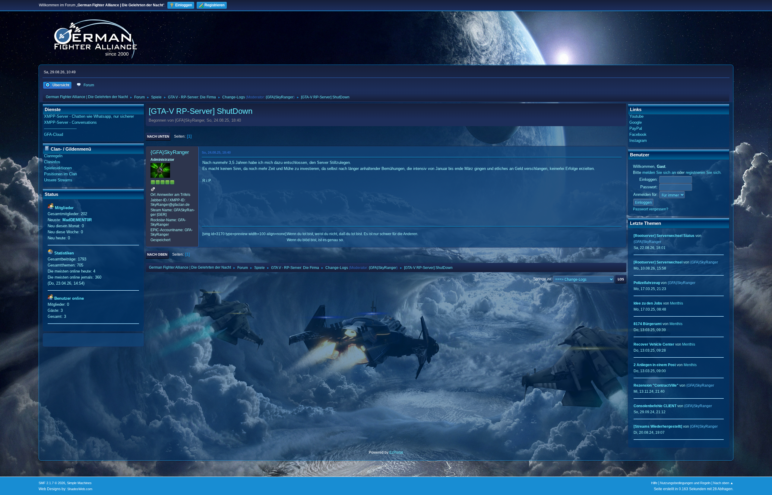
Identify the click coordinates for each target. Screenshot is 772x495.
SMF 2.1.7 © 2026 (52, 483)
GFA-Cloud (53, 134)
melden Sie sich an (659, 172)
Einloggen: (648, 179)
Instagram (638, 140)
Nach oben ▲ (723, 483)
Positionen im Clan (60, 174)
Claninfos (52, 162)
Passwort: (649, 187)
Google (635, 122)
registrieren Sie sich (703, 172)
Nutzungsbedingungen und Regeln (685, 483)
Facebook (638, 134)
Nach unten (158, 136)
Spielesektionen (58, 168)
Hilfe (654, 483)
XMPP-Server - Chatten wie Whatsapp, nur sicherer (89, 116)
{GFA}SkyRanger (279, 97)
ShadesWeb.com (79, 489)
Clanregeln (53, 156)
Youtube (636, 116)
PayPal (635, 128)
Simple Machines (79, 483)
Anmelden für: (645, 194)
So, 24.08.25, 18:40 (216, 152)
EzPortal (396, 452)
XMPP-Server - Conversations (70, 122)
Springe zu (542, 279)
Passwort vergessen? (650, 209)
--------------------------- (60, 128)
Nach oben (157, 254)
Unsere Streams (58, 180)
